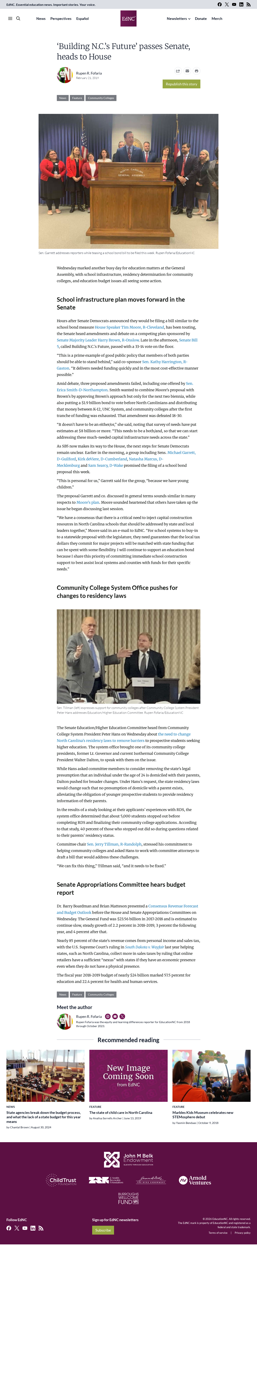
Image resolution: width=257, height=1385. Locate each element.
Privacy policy (243, 1232)
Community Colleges (101, 98)
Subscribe (103, 1230)
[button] (187, 71)
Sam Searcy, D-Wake (105, 465)
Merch (217, 18)
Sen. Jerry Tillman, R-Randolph (114, 844)
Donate (201, 18)
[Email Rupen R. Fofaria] (115, 1016)
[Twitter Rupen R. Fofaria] (122, 1016)
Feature (77, 98)
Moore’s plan (87, 502)
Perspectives (60, 18)
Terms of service (218, 1232)
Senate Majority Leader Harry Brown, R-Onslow (98, 340)
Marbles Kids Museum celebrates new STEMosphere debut (202, 1114)
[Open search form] (18, 18)
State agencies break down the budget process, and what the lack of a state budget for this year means (43, 1117)
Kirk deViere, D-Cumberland (102, 459)
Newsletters (177, 18)
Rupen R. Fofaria (89, 73)
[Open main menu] (10, 18)
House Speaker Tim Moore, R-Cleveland (129, 327)
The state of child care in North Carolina (120, 1112)
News (41, 18)
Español (82, 18)
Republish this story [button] (181, 84)
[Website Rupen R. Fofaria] (108, 1016)
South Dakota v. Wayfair (144, 947)
